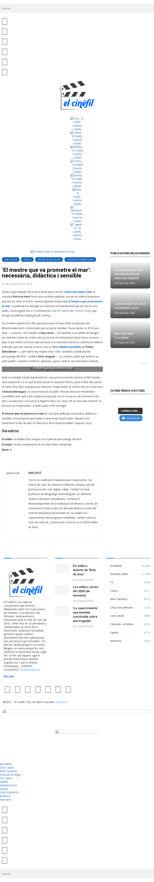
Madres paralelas (70, 347)
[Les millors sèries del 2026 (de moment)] (62, 589)
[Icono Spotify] (4, 71)
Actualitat (130, 565)
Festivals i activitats (130, 624)
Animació (130, 641)
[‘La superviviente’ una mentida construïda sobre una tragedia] (62, 611)
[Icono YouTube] (4, 51)
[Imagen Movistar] (77, 214)
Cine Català (10, 259)
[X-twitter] (7, 689)
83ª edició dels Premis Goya (74, 310)
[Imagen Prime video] (77, 166)
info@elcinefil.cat (29, 669)
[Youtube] (38, 689)
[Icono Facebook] (4, 61)
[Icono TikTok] (4, 31)
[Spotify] (58, 689)
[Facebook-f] (48, 689)
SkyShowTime (8, 785)
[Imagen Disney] (77, 181)
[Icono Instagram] (4, 41)
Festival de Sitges (10, 774)
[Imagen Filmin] (77, 138)
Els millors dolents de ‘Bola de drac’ (84, 570)
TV (130, 582)
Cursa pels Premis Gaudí (80, 259)
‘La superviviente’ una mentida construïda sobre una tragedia (128, 274)
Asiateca (5, 796)
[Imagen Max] (77, 197)
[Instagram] (27, 689)
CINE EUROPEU (9, 792)
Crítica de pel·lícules (49, 259)
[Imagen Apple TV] (77, 232)
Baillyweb (61, 702)
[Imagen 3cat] (77, 124)
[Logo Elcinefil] (77, 95)
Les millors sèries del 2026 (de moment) (86, 591)
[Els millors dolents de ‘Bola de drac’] (62, 568)
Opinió (130, 632)
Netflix (4, 782)
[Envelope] (68, 689)
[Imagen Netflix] (77, 152)
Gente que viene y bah (78, 292)
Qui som (9, 676)
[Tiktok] (17, 689)
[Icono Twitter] (4, 21)
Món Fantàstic (130, 599)
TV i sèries (6, 778)
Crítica (27, 259)
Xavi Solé (34, 472)
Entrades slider (130, 574)
